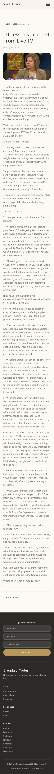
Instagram (8, 736)
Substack (7, 747)
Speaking (7, 699)
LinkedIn (7, 740)
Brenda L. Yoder (12, 4)
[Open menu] (48, 4)
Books (6, 711)
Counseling (8, 695)
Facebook (7, 732)
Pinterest (7, 743)
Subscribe (27, 652)
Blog (5, 715)
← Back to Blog (10, 24)
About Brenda (9, 691)
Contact (6, 728)
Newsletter (8, 751)
